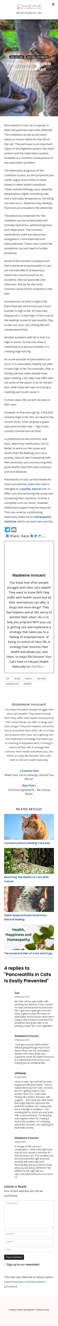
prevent (28, 684)
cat (8, 678)
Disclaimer (29, 1309)
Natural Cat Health (37, 57)
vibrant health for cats (29, 12)
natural (41, 678)
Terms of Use (42, 1309)
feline (17, 678)
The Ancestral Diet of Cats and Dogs (28, 953)
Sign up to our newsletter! (23, 1264)
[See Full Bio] (44, 666)
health (28, 678)
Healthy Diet (16, 57)
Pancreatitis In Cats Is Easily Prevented (29, 66)
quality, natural (31, 489)
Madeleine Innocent (29, 704)
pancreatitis (12, 684)
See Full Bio (34, 666)
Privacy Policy (15, 1309)
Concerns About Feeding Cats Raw (27, 843)
